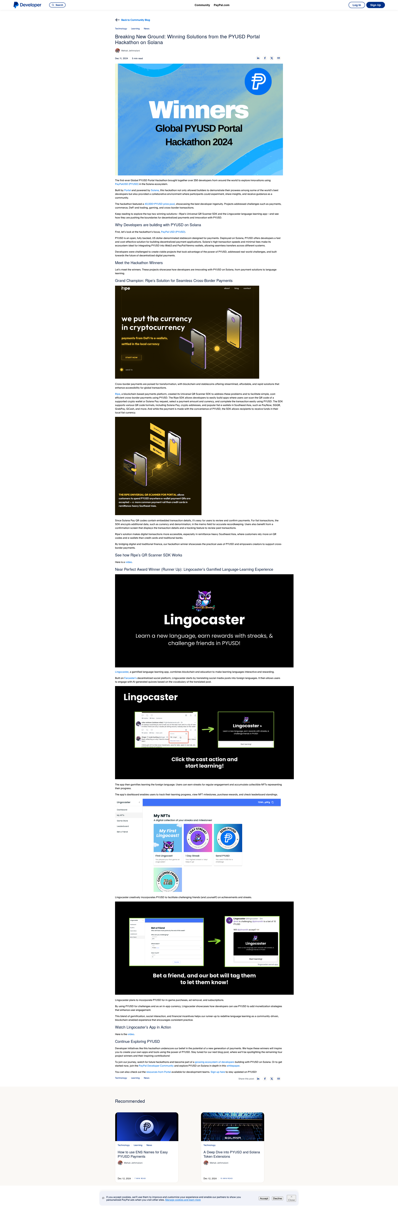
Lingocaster (122, 671)
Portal (128, 190)
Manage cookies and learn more (183, 1199)
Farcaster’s (130, 678)
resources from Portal (158, 1071)
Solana (155, 190)
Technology (121, 28)
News (146, 28)
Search (59, 5)
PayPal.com (221, 5)
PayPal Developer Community (156, 1065)
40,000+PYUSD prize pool (160, 203)
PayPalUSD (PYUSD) (127, 184)
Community (202, 5)
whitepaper (233, 1065)
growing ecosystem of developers (214, 1061)
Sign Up (375, 5)
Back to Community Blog (135, 19)
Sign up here (218, 1071)
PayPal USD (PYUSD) (173, 231)
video (128, 562)
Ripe (117, 393)
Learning (135, 28)
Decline (277, 1198)
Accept (264, 1198)
